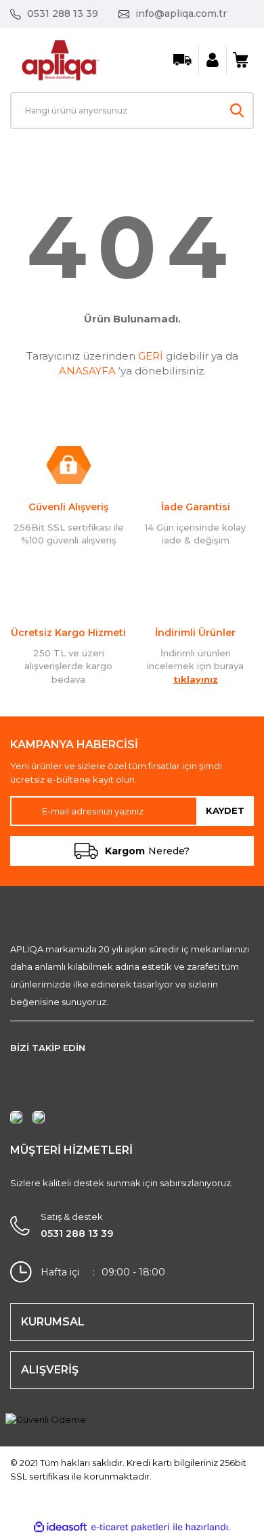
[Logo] (60, 58)
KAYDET (225, 810)
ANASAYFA (87, 370)
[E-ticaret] (130, 1527)
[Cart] (240, 60)
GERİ (150, 355)
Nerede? (147, 851)
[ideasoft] (60, 1527)
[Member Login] (212, 60)
